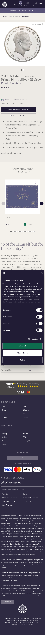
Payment (5, 441)
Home (5, 16)
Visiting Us (26, 441)
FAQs (25, 437)
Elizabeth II (25, 16)
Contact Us (27, 501)
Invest (25, 406)
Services (4, 413)
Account (4, 429)
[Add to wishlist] (36, 183)
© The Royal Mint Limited (14, 618)
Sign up (22, 458)
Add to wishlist (20, 115)
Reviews (4, 437)
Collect (4, 410)
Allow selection (22, 353)
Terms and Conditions (30, 497)
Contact (26, 417)
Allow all (22, 346)
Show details (33, 339)
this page (28, 593)
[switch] (39, 316)
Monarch (17, 16)
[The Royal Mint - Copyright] (4, 3)
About (25, 413)
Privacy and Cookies (8, 501)
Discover (26, 410)
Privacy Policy (11, 302)
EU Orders (26, 429)
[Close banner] (41, 273)
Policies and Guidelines (9, 497)
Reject (22, 360)
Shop (10, 16)
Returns (25, 433)
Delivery (4, 433)
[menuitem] (15, 4)
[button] (41, 3)
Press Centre (6, 494)
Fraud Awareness (7, 505)
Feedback (7, 602)
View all (4, 444)
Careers (4, 417)
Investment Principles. (29, 554)
